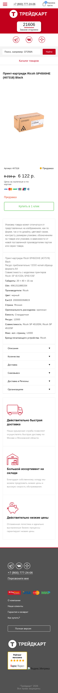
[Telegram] (16, 42)
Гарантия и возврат (18, 612)
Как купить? (14, 617)
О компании (14, 600)
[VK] (29, 42)
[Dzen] (42, 42)
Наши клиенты (15, 606)
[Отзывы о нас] (17, 668)
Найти (49, 51)
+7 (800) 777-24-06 (24, 4)
